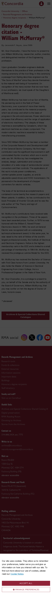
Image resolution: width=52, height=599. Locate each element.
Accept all (26, 583)
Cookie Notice (16, 574)
